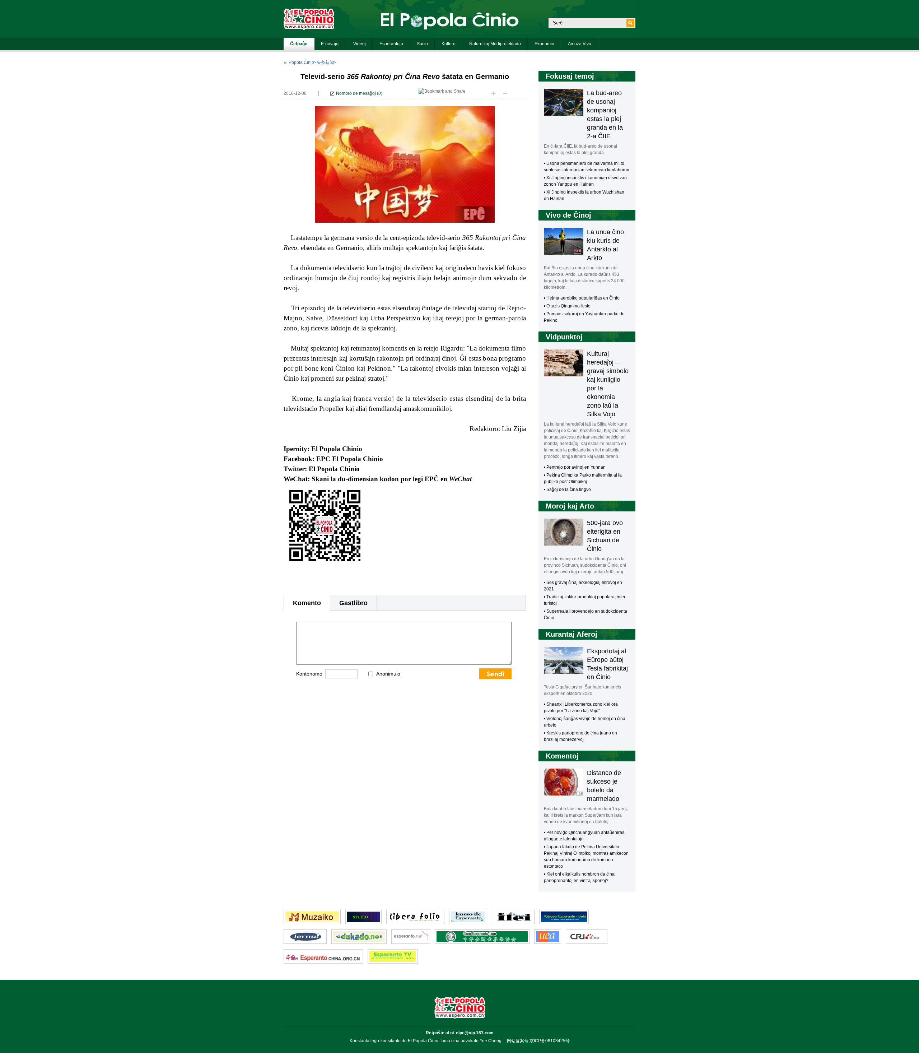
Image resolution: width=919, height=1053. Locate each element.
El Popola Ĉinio (299, 62)
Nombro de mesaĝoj (356, 93)
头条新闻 (325, 62)
